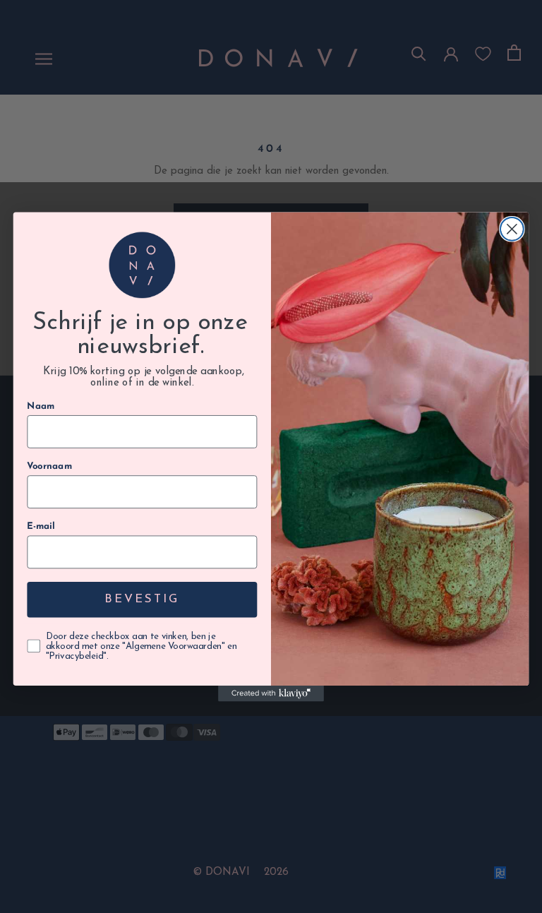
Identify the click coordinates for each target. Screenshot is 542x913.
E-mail (40, 526)
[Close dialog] (512, 228)
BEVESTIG (141, 599)
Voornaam (49, 466)
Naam (40, 406)
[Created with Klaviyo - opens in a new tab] (271, 693)
